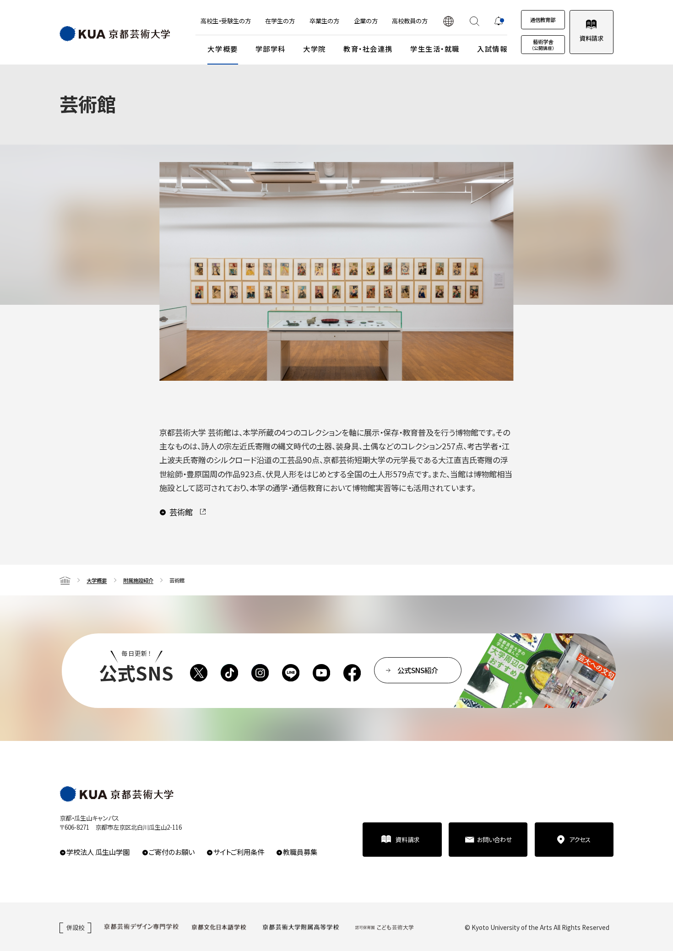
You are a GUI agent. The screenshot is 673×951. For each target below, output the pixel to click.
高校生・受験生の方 (226, 20)
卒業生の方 (324, 20)
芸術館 (181, 512)
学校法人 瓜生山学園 (98, 852)
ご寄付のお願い (171, 852)
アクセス (580, 839)
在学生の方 (280, 20)
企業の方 (366, 20)
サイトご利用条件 (238, 852)
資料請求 (591, 38)
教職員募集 (300, 852)
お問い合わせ (494, 839)
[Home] (65, 580)
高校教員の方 (410, 20)
